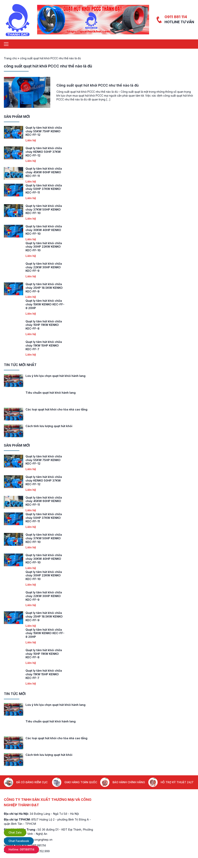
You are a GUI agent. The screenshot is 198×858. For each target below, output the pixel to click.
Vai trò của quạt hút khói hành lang (50, 392)
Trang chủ (10, 58)
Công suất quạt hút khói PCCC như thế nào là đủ (97, 85)
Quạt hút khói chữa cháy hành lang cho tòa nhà (59, 409)
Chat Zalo (15, 832)
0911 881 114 (176, 16)
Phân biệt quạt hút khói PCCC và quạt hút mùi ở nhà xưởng (67, 376)
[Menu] (6, 44)
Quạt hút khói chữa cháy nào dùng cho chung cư (60, 426)
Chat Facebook (19, 841)
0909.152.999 (41, 851)
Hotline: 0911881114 (21, 849)
